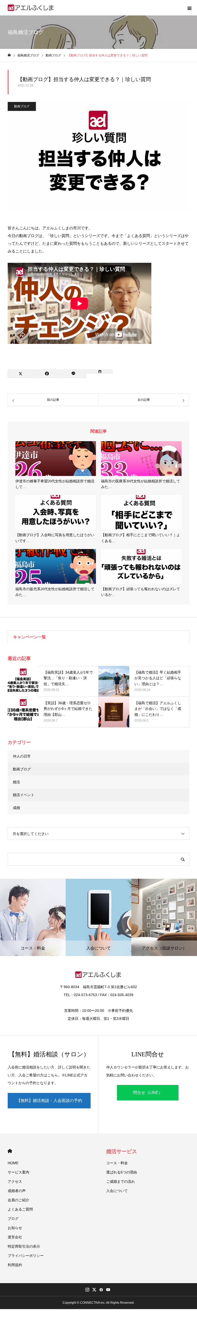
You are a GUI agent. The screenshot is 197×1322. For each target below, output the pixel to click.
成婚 (16, 808)
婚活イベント (23, 795)
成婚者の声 (17, 1191)
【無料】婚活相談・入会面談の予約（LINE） (49, 1103)
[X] (94, 1289)
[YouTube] (108, 1289)
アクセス (15, 1181)
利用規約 (15, 1265)
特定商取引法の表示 (24, 1246)
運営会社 (15, 1237)
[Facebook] (101, 1289)
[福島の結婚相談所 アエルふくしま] (31, 8)
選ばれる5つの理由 (121, 1172)
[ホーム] (9, 55)
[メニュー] (189, 7)
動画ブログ (21, 106)
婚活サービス (121, 1151)
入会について (117, 1191)
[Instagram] (87, 1289)
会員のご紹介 (18, 1200)
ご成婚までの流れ (120, 1181)
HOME (10, 1151)
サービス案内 (18, 1172)
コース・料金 (117, 1163)
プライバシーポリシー (26, 1256)
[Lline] (73, 374)
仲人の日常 (22, 756)
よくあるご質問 (20, 1209)
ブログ (13, 1218)
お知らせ (15, 1228)
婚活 (16, 782)
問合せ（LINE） (148, 1092)
